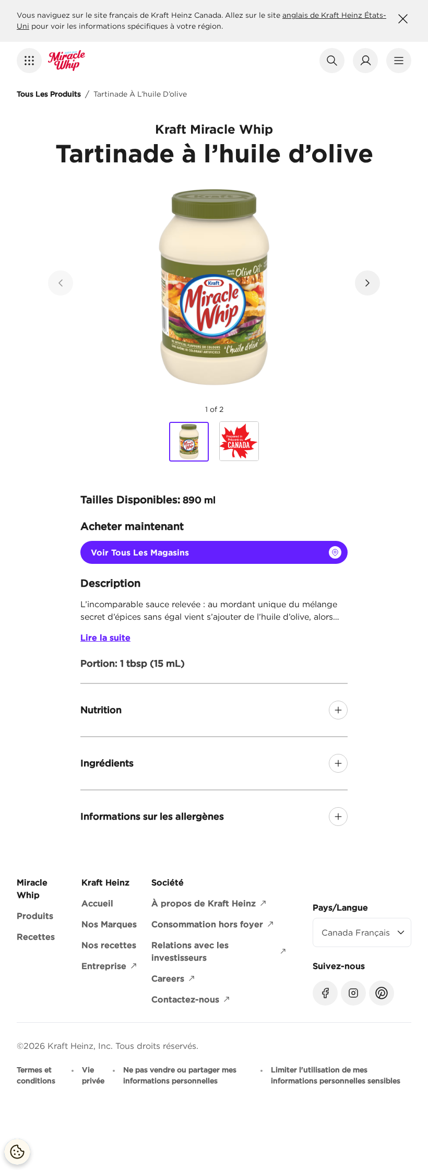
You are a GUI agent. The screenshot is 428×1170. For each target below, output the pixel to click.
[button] (29, 60)
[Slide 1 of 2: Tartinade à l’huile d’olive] (189, 442)
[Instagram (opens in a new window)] (353, 993)
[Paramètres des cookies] (17, 1152)
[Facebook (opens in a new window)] (325, 993)
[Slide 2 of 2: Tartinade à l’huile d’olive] (239, 441)
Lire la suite (105, 637)
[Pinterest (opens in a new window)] (381, 993)
